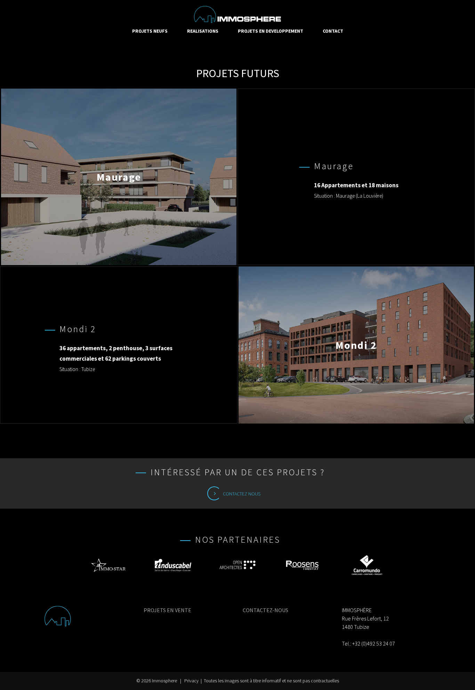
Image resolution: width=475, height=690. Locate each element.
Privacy (191, 681)
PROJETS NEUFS (150, 31)
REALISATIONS (202, 31)
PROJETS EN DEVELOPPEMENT (270, 31)
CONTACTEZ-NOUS (265, 610)
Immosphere (164, 681)
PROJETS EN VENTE (167, 610)
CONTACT (333, 31)
